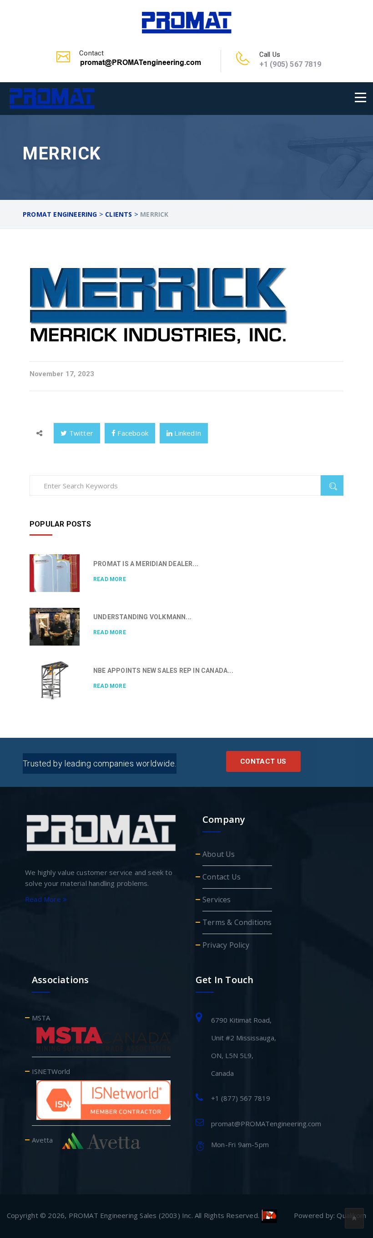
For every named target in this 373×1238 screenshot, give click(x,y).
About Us (218, 854)
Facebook (132, 433)
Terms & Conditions (237, 922)
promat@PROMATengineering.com (266, 1123)
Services (216, 900)
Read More (109, 579)
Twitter (80, 433)
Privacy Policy (225, 945)
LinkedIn (186, 433)
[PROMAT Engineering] (186, 21)
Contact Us (263, 761)
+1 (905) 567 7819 (290, 64)
